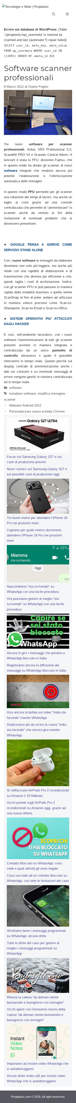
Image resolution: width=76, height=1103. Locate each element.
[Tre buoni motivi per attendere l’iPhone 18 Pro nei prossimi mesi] (38, 497)
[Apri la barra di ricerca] (53, 14)
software (15, 388)
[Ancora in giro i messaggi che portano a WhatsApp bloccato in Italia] (38, 632)
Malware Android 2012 (25, 405)
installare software (22, 393)
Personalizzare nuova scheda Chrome (37, 411)
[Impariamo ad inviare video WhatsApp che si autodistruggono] (38, 1042)
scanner (10, 399)
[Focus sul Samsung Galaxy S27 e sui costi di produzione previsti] (38, 436)
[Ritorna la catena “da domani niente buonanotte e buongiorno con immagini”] (38, 976)
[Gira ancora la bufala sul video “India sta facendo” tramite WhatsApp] (38, 692)
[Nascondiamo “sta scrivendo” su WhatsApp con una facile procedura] (38, 564)
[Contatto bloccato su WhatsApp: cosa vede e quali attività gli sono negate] (38, 839)
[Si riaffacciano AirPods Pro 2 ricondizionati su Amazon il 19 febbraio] (38, 763)
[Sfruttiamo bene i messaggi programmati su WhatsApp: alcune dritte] (38, 906)
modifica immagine (51, 393)
